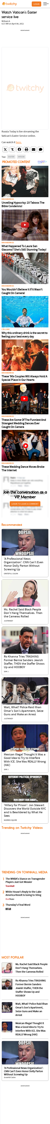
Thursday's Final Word (18, 905)
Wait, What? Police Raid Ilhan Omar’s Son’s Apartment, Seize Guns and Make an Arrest (23, 711)
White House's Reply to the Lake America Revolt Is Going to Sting (23, 894)
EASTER (11, 156)
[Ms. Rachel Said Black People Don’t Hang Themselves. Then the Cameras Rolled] (25, 593)
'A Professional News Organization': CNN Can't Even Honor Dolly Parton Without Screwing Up (23, 1071)
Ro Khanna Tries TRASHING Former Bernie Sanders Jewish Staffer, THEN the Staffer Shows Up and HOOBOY (30, 988)
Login (36, 4)
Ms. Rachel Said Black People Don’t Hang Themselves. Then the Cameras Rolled (23, 613)
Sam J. (6, 672)
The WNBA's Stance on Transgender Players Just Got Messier (25, 881)
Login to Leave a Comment (25, 503)
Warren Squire (10, 820)
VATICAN (21, 156)
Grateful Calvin (11, 574)
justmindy (8, 621)
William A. (6, 21)
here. (19, 142)
